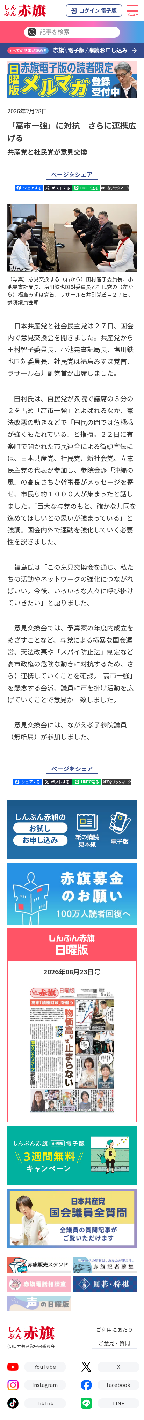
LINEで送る (89, 187)
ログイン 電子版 (98, 10)
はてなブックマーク (115, 187)
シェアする (32, 187)
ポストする (61, 187)
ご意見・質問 (114, 1343)
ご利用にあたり (114, 1329)
